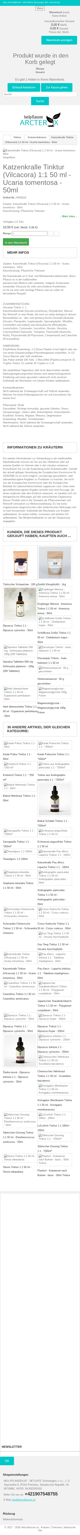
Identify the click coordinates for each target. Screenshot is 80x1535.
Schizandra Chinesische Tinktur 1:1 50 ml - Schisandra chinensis (20, 928)
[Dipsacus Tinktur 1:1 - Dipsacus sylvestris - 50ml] (20, 604)
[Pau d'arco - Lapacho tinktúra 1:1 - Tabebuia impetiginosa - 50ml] (54, 957)
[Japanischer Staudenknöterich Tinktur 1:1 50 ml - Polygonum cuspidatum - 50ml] (54, 988)
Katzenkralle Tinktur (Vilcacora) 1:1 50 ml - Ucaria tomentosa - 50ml (19, 973)
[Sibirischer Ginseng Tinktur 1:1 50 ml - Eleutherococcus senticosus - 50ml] (20, 1120)
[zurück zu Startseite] (6, 137)
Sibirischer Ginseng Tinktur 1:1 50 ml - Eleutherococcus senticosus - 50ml (19, 1137)
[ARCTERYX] (40, 119)
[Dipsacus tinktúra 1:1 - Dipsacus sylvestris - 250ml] (54, 1038)
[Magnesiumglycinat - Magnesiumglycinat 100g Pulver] (54, 692)
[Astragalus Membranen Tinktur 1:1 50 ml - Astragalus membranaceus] (54, 1089)
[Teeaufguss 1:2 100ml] (20, 852)
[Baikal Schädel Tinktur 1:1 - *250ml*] (54, 799)
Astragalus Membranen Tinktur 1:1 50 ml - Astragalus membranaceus (54, 1105)
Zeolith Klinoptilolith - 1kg (51, 584)
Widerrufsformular (13, 1519)
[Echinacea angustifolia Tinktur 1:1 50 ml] (54, 832)
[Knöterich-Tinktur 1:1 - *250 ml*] (20, 766)
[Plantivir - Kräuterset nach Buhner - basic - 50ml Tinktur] (54, 1159)
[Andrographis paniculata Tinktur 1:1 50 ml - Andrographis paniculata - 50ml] (54, 877)
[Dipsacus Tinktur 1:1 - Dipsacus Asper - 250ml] (54, 1017)
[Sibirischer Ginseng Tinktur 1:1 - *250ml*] (54, 1137)
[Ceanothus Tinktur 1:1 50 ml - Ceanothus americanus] (20, 984)
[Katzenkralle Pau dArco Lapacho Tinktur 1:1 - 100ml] (54, 853)
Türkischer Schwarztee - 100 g (20, 584)
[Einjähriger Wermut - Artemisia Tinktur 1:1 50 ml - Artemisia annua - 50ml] (54, 593)
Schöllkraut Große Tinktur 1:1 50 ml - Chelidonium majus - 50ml (54, 637)
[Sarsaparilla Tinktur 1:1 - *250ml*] (20, 832)
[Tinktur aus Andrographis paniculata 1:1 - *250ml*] (54, 766)
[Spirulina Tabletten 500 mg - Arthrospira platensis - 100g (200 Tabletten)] (20, 650)
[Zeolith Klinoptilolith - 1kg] (54, 562)
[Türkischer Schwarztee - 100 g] (20, 562)
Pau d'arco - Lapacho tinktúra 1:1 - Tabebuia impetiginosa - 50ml (53, 973)
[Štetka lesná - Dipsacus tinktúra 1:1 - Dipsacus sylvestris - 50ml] (20, 1050)
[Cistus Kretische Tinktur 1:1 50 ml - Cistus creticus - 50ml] (54, 912)
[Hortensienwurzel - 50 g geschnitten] (54, 669)
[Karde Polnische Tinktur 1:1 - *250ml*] (54, 745)
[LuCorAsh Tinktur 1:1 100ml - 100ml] (54, 1116)
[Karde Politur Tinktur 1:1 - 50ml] (20, 745)
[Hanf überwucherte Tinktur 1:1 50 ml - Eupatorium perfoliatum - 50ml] (20, 694)
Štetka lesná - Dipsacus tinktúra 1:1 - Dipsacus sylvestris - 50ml (16, 1077)
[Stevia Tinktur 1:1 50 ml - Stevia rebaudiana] (20, 1158)
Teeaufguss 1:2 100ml (15, 859)
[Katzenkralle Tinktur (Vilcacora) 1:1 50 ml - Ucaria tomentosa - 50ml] (20, 957)
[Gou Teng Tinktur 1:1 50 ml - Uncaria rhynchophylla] (54, 935)
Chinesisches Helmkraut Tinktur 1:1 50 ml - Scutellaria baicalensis (54, 1076)
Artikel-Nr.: (9, 197)
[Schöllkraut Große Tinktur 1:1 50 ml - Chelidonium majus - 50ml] (54, 621)
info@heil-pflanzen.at (23, 1499)
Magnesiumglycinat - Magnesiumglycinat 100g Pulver (51, 708)
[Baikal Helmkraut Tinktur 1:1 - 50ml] (20, 786)
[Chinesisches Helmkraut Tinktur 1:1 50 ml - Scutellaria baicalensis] (54, 1060)
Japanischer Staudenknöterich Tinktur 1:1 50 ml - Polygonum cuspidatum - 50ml (54, 1006)
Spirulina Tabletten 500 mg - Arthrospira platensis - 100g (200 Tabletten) (18, 666)
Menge (7, 233)
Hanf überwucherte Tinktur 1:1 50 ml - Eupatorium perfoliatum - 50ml (20, 711)
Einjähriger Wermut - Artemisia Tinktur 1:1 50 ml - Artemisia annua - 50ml (54, 608)
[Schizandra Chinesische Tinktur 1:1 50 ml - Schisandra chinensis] (20, 912)
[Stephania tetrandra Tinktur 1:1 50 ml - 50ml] (20, 874)
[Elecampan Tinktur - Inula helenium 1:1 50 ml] (54, 649)
